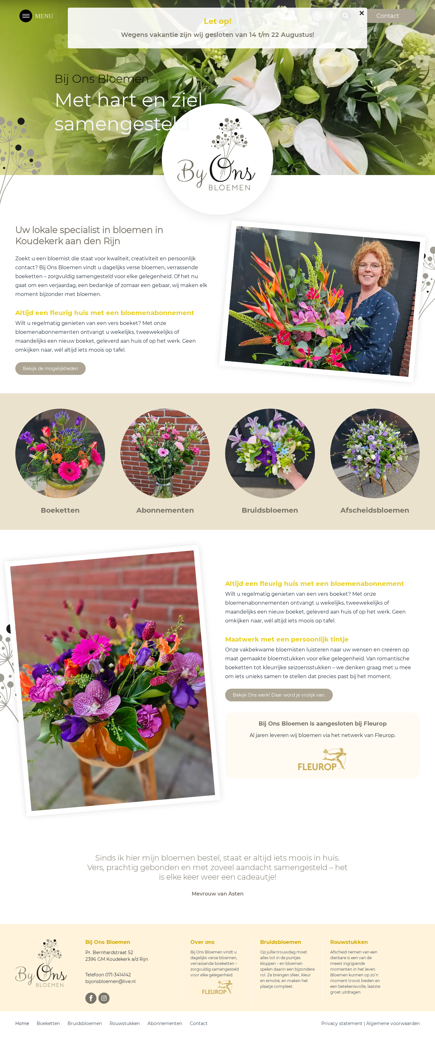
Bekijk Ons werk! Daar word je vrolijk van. (279, 695)
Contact (199, 1023)
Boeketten (48, 1023)
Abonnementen (164, 1023)
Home (22, 1023)
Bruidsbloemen (85, 1023)
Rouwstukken (125, 1023)
